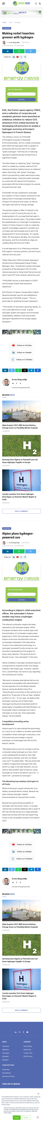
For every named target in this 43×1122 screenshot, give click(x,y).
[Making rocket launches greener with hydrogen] (21, 71)
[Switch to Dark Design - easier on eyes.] (36, 4)
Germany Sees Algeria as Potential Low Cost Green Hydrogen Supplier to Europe (20, 461)
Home (11, 22)
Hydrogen (18, 22)
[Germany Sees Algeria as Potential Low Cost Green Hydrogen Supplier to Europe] (21, 446)
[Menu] (3, 3)
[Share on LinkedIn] (7, 51)
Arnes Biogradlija (14, 42)
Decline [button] (26, 1117)
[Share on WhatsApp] (19, 51)
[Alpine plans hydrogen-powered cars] (21, 571)
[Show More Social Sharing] (39, 51)
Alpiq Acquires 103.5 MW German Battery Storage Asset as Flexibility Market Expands (20, 426)
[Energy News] (21, 3)
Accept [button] (17, 1117)
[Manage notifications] (38, 1117)
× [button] (38, 1093)
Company (27, 1042)
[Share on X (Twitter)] (30, 51)
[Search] (39, 3)
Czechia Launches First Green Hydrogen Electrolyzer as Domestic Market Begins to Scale (19, 497)
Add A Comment (21, 511)
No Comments (8, 45)
